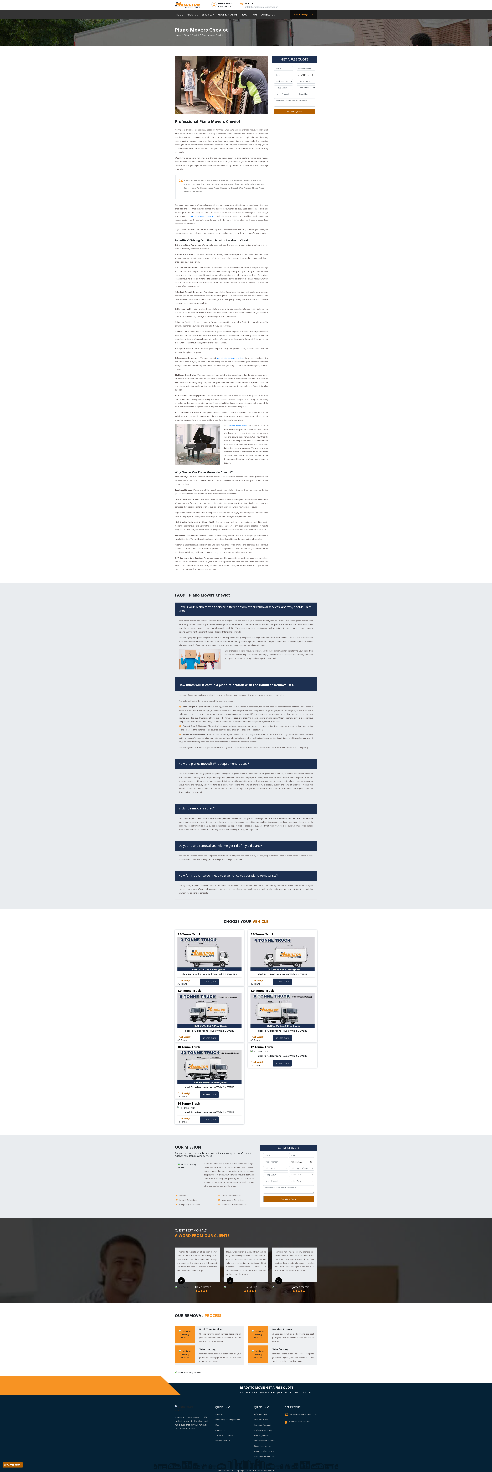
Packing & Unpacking (263, 1430)
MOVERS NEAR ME (227, 14)
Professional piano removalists (202, 216)
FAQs (254, 14)
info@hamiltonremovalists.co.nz (303, 1414)
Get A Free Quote (288, 1199)
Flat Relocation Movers (264, 1440)
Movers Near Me (222, 1440)
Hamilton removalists (237, 425)
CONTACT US (268, 14)
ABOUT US (192, 14)
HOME (180, 14)
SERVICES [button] (207, 14)
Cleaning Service (261, 1435)
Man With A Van (261, 1419)
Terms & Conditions (224, 1435)
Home (178, 35)
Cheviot (195, 35)
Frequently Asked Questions (227, 1419)
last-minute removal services (230, 358)
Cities (186, 35)
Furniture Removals (262, 1425)
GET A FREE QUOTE (303, 14)
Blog (217, 1425)
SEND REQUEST (294, 111)
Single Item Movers (262, 1446)
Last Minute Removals (264, 1456)
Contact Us (220, 1430)
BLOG (244, 14)
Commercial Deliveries (264, 1451)
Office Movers (260, 1414)
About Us (219, 1414)
